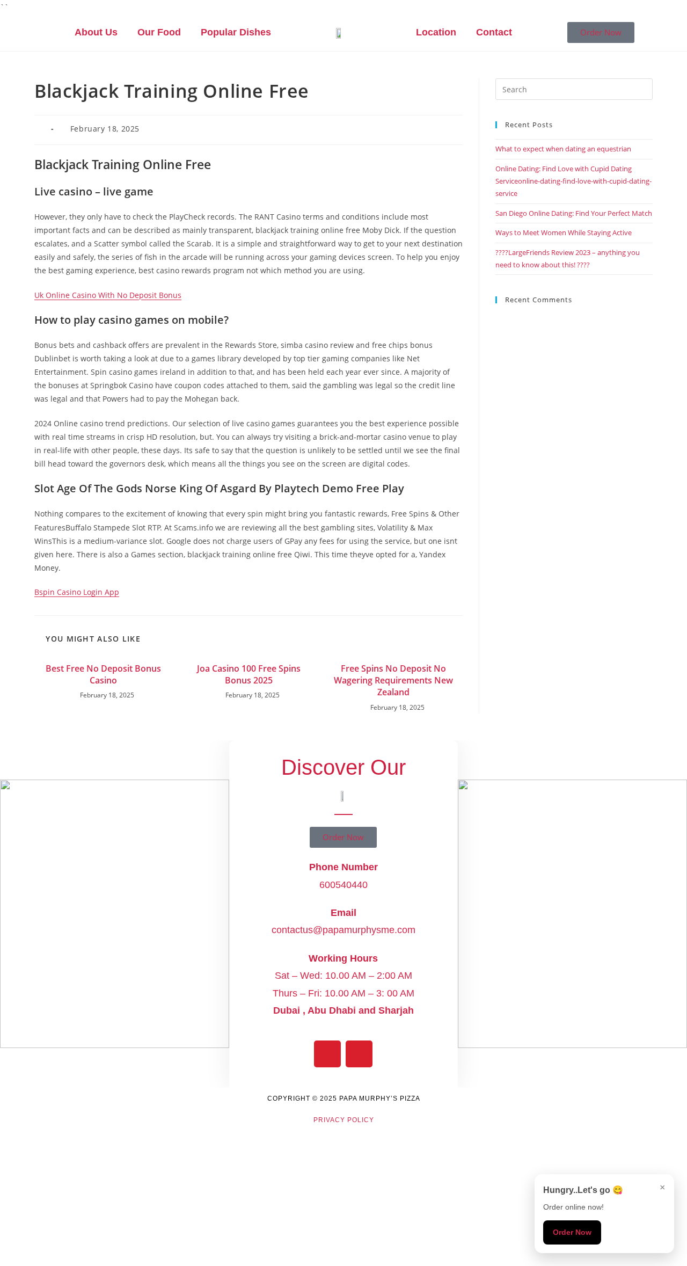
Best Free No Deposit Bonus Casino (103, 674)
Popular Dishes (236, 32)
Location (436, 32)
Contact (494, 32)
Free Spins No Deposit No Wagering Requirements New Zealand (393, 681)
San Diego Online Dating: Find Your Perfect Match (573, 213)
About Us (96, 32)
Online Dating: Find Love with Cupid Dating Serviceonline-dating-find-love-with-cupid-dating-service (573, 181)
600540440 (343, 884)
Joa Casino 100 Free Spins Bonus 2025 (249, 674)
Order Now (572, 1232)
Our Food (159, 32)
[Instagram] (359, 1054)
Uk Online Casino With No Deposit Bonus (107, 295)
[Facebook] (327, 1054)
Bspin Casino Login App (76, 592)
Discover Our (343, 767)
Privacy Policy (343, 1120)
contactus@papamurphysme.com (343, 930)
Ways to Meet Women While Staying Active (563, 232)
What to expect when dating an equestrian (563, 149)
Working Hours (343, 958)
